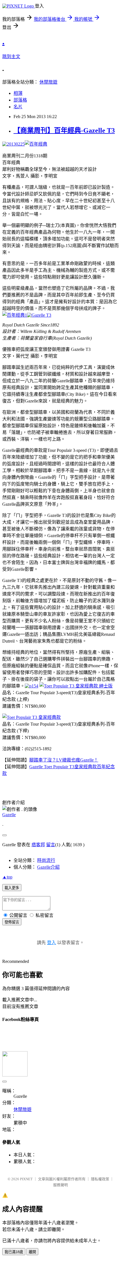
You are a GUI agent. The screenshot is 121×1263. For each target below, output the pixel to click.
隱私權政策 (100, 1179)
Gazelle (9, 814)
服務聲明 (60, 1185)
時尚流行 (46, 860)
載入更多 (12, 888)
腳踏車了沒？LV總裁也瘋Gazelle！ (63, 760)
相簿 (18, 93)
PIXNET (26, 1179)
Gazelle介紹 (48, 867)
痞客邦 (38, 844)
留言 (50, 844)
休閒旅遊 (48, 82)
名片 (18, 106)
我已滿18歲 (14, 1252)
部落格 (20, 100)
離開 (32, 1252)
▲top (7, 877)
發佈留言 (12, 922)
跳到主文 (11, 56)
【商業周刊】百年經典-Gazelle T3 (64, 130)
